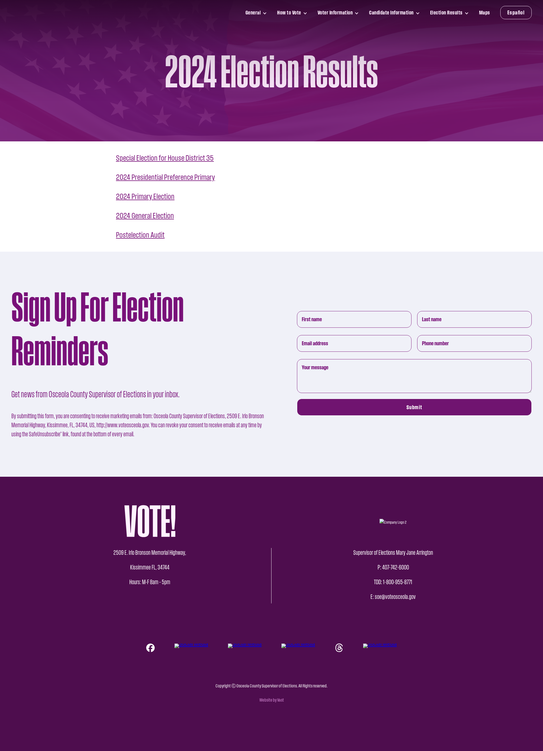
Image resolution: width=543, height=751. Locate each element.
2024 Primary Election (145, 196)
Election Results (446, 14)
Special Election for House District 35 (165, 158)
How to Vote (289, 14)
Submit (414, 407)
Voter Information (335, 14)
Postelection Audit (140, 235)
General (254, 14)
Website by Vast (271, 700)
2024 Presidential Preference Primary (165, 177)
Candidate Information (391, 14)
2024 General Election (145, 216)
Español (516, 12)
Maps (484, 12)
